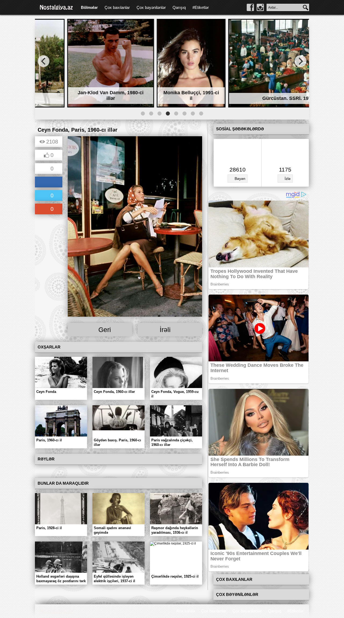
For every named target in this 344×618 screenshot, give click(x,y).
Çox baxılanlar (117, 7)
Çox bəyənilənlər (151, 7)
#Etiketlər (200, 7)
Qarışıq (179, 7)
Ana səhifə (185, 611)
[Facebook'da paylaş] (48, 182)
